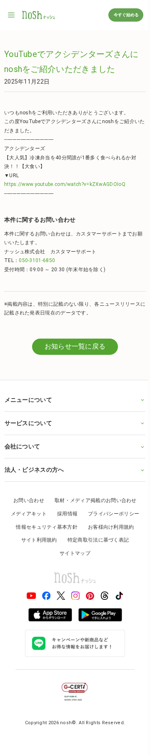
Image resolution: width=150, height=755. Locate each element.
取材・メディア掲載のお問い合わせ (92, 500)
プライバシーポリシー (110, 514)
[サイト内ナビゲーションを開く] (12, 15)
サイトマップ (72, 553)
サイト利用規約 (36, 540)
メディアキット (25, 514)
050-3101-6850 (37, 260)
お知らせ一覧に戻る (75, 346)
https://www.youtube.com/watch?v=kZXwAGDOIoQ (64, 184)
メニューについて (28, 399)
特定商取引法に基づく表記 (95, 540)
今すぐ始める (126, 14)
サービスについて (28, 423)
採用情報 (64, 514)
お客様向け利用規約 (108, 527)
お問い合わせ (25, 500)
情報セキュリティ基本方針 (44, 527)
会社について (22, 446)
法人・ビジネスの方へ (34, 469)
